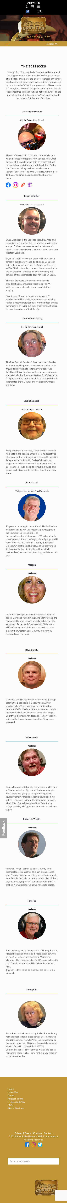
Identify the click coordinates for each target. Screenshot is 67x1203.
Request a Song (15, 1098)
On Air (11, 1095)
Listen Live (13, 1092)
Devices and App (16, 1102)
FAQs (10, 1105)
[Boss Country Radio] (33, 39)
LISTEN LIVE (52, 44)
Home (11, 1089)
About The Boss (16, 1108)
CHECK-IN (33, 3)
